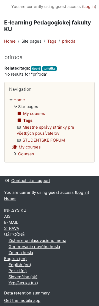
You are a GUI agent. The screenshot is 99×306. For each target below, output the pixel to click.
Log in (89, 6)
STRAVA (11, 228)
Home (10, 41)
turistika (49, 68)
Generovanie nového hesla (34, 246)
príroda (68, 41)
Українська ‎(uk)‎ (23, 282)
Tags (51, 41)
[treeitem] (49, 127)
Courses (26, 153)
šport (36, 68)
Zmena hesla (21, 252)
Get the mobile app (22, 300)
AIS (7, 216)
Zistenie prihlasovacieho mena (37, 240)
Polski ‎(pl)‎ (18, 270)
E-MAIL (11, 222)
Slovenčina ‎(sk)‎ (23, 276)
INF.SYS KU (15, 210)
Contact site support (30, 180)
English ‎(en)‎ (15, 258)
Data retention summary (27, 293)
